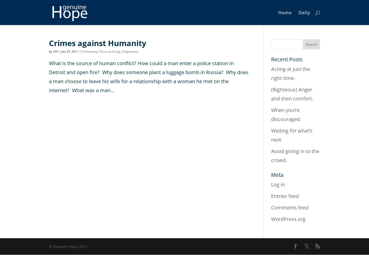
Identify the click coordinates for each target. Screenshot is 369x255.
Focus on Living (109, 51)
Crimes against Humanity (97, 43)
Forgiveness (130, 51)
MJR (55, 51)
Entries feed (285, 196)
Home (285, 13)
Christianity (90, 51)
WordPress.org (288, 219)
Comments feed (290, 207)
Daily (304, 13)
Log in (278, 184)
